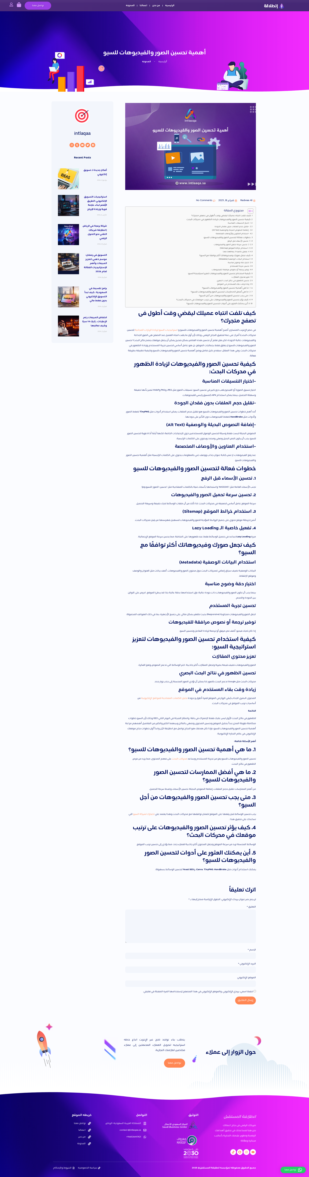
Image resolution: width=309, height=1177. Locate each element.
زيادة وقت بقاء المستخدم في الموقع (233, 284)
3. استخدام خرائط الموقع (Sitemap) (234, 248)
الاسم (252, 950)
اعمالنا (143, 6)
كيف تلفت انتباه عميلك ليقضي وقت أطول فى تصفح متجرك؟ (221, 215)
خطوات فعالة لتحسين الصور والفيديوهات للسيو (227, 237)
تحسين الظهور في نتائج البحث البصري (233, 280)
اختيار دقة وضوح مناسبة (238, 262)
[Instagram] (72, 145)
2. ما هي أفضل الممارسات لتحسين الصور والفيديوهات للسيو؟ (221, 292)
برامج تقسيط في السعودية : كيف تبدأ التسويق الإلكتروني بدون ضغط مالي (95, 294)
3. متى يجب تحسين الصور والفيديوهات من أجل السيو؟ (224, 296)
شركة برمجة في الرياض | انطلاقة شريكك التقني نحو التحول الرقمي (95, 232)
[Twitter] (87, 145)
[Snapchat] (240, 1152)
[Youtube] (82, 145)
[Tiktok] (233, 1152)
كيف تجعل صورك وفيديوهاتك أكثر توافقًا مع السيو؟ (225, 255)
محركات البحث (179, 759)
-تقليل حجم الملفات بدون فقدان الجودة (232, 226)
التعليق (251, 907)
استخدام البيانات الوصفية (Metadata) (234, 259)
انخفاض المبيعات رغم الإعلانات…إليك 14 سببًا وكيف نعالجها (94, 322)
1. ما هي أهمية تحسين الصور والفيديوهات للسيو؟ (226, 288)
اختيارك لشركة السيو (143, 814)
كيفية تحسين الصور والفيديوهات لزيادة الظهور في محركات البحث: (218, 219)
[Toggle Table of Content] (249, 211)
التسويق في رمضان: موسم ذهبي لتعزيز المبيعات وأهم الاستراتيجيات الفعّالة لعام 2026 (95, 263)
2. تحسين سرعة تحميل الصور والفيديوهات (231, 244)
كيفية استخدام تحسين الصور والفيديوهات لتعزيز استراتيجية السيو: (219, 273)
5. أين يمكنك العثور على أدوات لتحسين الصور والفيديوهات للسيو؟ (218, 303)
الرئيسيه (169, 6)
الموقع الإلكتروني (246, 977)
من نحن (156, 6)
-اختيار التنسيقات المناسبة (239, 223)
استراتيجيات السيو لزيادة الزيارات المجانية (156, 330)
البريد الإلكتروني (247, 964)
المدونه (130, 6)
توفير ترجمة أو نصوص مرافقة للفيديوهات (230, 269)
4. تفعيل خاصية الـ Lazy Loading (236, 251)
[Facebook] (93, 145)
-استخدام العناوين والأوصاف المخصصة (232, 233)
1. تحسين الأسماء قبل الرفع (238, 241)
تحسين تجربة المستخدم (239, 266)
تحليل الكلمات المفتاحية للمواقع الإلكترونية (164, 698)
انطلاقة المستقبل (240, 1116)
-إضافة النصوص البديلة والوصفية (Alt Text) (230, 230)
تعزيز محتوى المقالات (240, 277)
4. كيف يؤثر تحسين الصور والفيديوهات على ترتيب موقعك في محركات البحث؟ (213, 300)
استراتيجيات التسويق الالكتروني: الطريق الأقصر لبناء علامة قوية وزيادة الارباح (95, 203)
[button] (293, 1170)
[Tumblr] (77, 145)
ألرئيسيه (162, 62)
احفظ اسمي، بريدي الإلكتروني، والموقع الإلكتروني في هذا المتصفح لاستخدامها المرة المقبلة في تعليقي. (198, 991)
